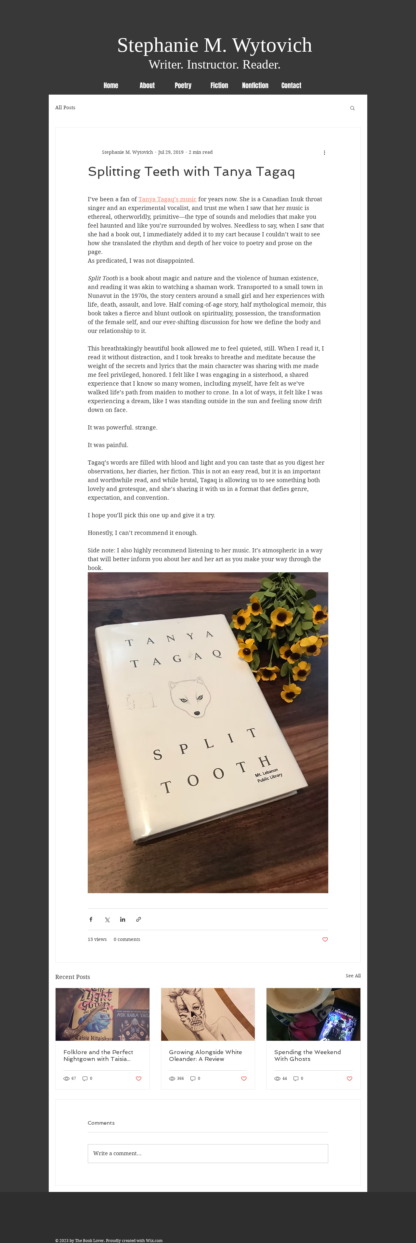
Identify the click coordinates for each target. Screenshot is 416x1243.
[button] (352, 107)
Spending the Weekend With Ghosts (307, 1055)
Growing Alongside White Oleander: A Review (205, 1055)
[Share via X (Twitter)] (107, 919)
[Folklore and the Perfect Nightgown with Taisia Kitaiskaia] (103, 1014)
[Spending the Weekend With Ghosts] (313, 1014)
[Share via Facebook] (91, 919)
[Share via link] (139, 919)
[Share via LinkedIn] (123, 919)
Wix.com (154, 1240)
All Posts (65, 108)
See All (353, 976)
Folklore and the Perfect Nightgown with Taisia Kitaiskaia (98, 1055)
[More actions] (324, 152)
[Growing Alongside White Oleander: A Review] (208, 1014)
